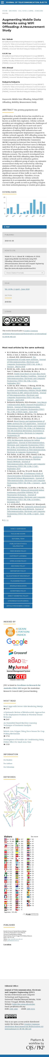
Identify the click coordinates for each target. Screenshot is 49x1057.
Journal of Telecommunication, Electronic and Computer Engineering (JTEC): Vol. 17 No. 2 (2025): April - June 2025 (25, 409)
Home (4, 11)
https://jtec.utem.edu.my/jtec (23, 1004)
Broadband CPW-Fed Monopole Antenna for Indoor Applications (26, 440)
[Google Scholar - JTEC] (18, 645)
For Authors (8, 763)
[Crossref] (18, 655)
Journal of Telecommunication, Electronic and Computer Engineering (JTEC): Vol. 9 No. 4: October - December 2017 (26, 498)
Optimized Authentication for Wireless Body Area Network (26, 507)
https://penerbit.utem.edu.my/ (15, 939)
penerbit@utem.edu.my (13, 940)
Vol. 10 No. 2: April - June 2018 (30, 11)
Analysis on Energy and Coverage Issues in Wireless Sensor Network (24, 459)
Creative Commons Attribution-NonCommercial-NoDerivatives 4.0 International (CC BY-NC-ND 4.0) (24, 334)
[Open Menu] (2, 2)
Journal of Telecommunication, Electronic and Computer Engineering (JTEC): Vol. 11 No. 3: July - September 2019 (26, 465)
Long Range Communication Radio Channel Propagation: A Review (27, 404)
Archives (13, 11)
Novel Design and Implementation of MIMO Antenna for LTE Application (25, 422)
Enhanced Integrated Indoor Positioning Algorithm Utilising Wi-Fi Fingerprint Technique (25, 492)
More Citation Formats (15, 273)
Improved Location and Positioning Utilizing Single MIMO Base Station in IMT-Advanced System (27, 390)
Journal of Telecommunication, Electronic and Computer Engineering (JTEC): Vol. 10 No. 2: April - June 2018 (26, 512)
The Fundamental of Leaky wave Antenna (23, 358)
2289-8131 (31, 1009)
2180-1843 (13, 1009)
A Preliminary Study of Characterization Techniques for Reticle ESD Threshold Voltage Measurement (25, 475)
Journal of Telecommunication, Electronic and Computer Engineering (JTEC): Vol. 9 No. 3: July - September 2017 (26, 379)
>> (8, 520)
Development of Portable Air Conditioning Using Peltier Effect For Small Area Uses (24, 740)
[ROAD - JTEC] (18, 663)
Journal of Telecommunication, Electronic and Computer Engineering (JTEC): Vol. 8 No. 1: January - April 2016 (26, 396)
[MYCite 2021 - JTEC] (18, 680)
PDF (8, 227)
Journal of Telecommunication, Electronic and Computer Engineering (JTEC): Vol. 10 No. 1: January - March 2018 (26, 363)
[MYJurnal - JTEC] (18, 672)
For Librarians (9, 767)
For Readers (8, 760)
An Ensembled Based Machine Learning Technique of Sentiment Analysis (20, 724)
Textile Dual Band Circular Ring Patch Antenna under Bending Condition (26, 375)
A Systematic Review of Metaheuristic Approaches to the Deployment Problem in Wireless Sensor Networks (24, 714)
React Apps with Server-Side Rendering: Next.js (23, 706)
